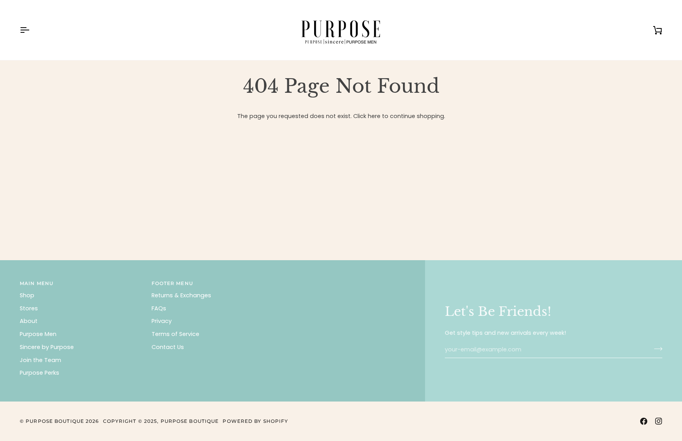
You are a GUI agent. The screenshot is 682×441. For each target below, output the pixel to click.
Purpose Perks (39, 373)
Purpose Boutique (55, 421)
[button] (344, 282)
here (374, 116)
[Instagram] (658, 421)
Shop (27, 295)
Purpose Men (38, 334)
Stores (29, 308)
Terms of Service (175, 334)
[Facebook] (643, 421)
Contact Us (168, 347)
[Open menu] (31, 30)
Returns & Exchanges (181, 295)
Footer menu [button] (172, 283)
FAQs (159, 308)
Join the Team (40, 360)
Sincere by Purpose (47, 347)
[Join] (655, 348)
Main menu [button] (36, 283)
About (28, 321)
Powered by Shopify (255, 421)
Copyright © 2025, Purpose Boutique (161, 421)
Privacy (162, 321)
